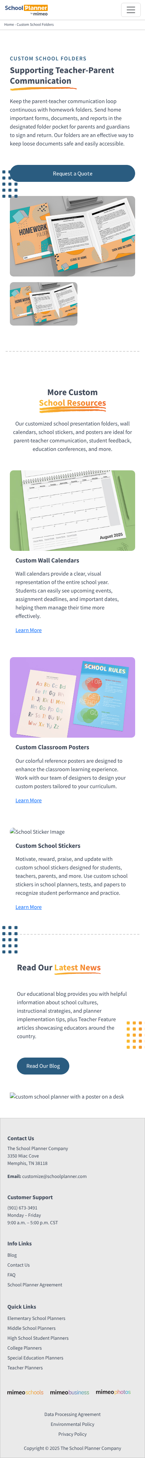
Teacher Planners (25, 1367)
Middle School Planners (31, 1328)
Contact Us (18, 1265)
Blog (12, 1255)
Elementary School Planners (36, 1318)
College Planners (24, 1348)
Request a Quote (73, 173)
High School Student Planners (38, 1338)
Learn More (28, 630)
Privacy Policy (72, 1434)
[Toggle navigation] (131, 10)
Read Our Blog (43, 1066)
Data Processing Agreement (72, 1414)
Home (9, 24)
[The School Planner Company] (26, 9)
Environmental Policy (72, 1424)
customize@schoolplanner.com (54, 1176)
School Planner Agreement (34, 1284)
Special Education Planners (35, 1358)
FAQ (11, 1275)
